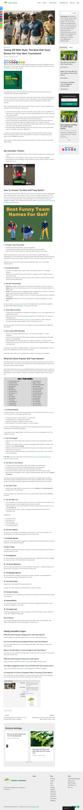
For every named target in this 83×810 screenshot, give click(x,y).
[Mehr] (24, 62)
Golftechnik (53, 796)
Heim (39, 2)
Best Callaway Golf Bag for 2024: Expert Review (69, 126)
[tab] (63, 47)
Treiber (52, 781)
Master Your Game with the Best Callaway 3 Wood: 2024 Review (69, 73)
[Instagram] (78, 807)
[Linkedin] (12, 62)
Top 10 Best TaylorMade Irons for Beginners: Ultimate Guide (67, 84)
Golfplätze (53, 800)
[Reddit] (10, 62)
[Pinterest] (14, 62)
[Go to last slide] (7, 746)
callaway (63, 137)
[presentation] (42, 738)
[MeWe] (17, 62)
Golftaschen (53, 791)
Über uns (72, 2)
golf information (7, 710)
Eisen (51, 783)
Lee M (7, 56)
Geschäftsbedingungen (73, 778)
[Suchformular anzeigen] (78, 3)
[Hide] (0, 29)
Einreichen (69, 104)
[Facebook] (5, 62)
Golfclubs (52, 778)
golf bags (27, 661)
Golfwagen (53, 794)
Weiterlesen (65, 67)
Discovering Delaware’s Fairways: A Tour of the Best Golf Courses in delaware (15, 717)
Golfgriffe (52, 789)
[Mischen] (19, 62)
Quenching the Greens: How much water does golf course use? (41, 751)
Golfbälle (52, 787)
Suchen (74, 13)
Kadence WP (35, 806)
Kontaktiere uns (64, 2)
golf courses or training (29, 319)
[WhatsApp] (21, 62)
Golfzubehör (53, 798)
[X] (75, 807)
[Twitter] (7, 62)
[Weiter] (51, 746)
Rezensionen (7, 47)
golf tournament (15, 304)
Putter (51, 785)
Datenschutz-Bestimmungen (72, 781)
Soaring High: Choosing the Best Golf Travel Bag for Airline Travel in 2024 (43, 717)
